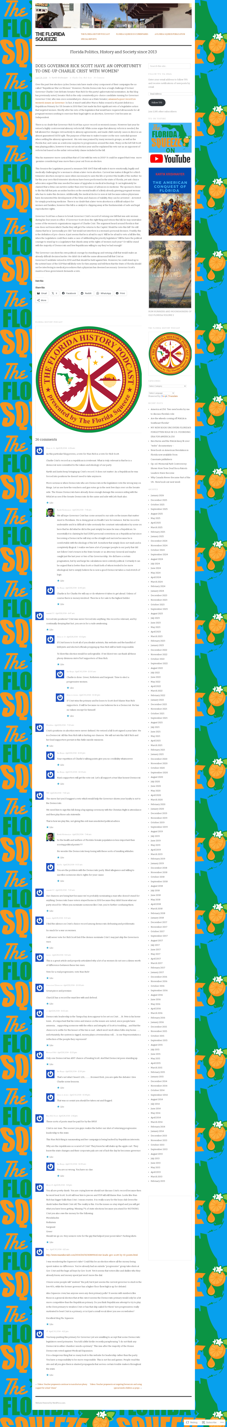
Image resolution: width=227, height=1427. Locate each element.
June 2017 (156, 949)
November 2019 (159, 818)
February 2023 (158, 641)
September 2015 (159, 1040)
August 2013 (157, 1154)
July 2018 (155, 890)
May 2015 (155, 1058)
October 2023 (158, 604)
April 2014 (156, 1117)
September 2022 (159, 663)
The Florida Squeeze (50, 36)
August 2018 (157, 886)
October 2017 (158, 931)
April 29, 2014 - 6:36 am (65, 448)
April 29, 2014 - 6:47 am (65, 613)
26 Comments (99, 77)
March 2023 (157, 636)
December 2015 (159, 1026)
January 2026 (157, 495)
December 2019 (159, 813)
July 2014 (155, 1104)
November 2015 (159, 1031)
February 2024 (158, 586)
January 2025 (157, 536)
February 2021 (158, 750)
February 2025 (158, 532)
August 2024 (157, 559)
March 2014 (157, 1122)
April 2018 (156, 904)
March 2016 (157, 1013)
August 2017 (157, 940)
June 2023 (156, 622)
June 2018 (156, 895)
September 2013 (159, 1149)
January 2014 (157, 1131)
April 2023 (156, 631)
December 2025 (159, 500)
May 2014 (155, 1113)
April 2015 (156, 1063)
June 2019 (156, 840)
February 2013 (158, 1181)
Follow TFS (157, 102)
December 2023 (159, 595)
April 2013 (156, 1172)
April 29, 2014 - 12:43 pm (75, 753)
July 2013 (155, 1158)
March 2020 (157, 799)
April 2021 (156, 740)
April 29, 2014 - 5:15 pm (63, 1185)
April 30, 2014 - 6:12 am (59, 1249)
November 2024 (159, 545)
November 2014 (159, 1086)
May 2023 (155, 627)
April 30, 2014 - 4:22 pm (58, 1331)
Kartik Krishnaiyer (60, 78)
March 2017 (157, 963)
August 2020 (157, 777)
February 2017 (158, 967)
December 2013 (159, 1135)
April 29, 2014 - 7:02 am (64, 725)
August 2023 (157, 613)
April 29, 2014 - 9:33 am (72, 865)
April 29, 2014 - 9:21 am (61, 955)
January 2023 (157, 645)
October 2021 (157, 713)
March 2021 (156, 745)
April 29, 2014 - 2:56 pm (68, 1116)
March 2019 (157, 854)
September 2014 (159, 1095)
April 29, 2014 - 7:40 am (60, 793)
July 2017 (155, 945)
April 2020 (156, 795)
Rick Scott (88, 77)
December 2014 (159, 1081)
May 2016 (155, 1004)
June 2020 (156, 786)
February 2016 (158, 1017)
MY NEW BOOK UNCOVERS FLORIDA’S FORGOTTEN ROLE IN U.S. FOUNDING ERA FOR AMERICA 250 (171, 432)
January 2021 (157, 754)
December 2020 (159, 759)
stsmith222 (50, 613)
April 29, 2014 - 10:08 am (73, 985)
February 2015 (158, 1072)
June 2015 (156, 1054)
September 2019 (159, 827)
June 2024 (156, 568)
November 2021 (159, 709)
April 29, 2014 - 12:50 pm (75, 1071)
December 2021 (159, 704)
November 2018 (159, 872)
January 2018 (157, 918)
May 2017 (155, 954)
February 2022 (158, 695)
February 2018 (158, 913)
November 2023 (159, 600)
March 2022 (157, 690)
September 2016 (159, 990)
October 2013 (157, 1145)
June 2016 (156, 999)
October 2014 (158, 1090)
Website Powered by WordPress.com (50, 1403)
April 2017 (156, 958)
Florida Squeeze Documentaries (132, 34)
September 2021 (159, 718)
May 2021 (155, 736)
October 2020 (158, 768)
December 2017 (159, 922)
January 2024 (157, 591)
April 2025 (156, 522)
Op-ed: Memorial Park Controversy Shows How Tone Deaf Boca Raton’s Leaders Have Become (169, 468)
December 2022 (159, 650)
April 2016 (156, 1008)
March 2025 (157, 527)
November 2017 (159, 927)
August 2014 (157, 1099)
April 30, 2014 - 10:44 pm (80, 1095)
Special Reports (89, 39)
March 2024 (157, 582)
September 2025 (159, 509)
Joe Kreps (60, 588)
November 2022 (159, 654)
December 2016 (159, 977)
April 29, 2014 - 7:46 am (81, 510)
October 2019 (158, 822)
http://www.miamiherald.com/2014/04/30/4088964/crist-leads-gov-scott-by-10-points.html (92, 1255)
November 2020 (159, 763)
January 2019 (157, 863)
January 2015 (157, 1076)
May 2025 (155, 518)
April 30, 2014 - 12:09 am (75, 1164)
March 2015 (156, 1067)
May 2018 (155, 899)
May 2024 (156, 573)
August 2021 (157, 722)
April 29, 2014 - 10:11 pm (76, 637)
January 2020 (157, 809)
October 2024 (158, 550)
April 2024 (156, 577)
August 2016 (157, 995)
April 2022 (156, 686)
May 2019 (155, 845)
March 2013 (156, 1176)
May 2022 (155, 681)
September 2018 (159, 881)
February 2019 (158, 858)
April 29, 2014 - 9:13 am (61, 918)
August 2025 (157, 513)
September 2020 (159, 772)
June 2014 (156, 1108)
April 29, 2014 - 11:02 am (58, 1011)
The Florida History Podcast (95, 34)
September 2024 (159, 554)
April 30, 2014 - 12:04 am (75, 772)
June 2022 (156, 677)
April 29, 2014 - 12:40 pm (75, 588)
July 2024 (155, 563)
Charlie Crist (77, 77)
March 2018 (157, 908)
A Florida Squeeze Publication (170, 34)
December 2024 (159, 541)
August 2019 (157, 831)
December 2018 (159, 868)
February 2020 (158, 804)
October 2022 (158, 659)
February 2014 (158, 1126)
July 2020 (155, 781)
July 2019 (155, 836)
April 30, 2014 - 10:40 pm (89, 695)
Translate (173, 396)
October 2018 (158, 877)
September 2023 (159, 609)
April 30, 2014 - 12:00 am (85, 672)
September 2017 (159, 936)
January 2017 (157, 972)
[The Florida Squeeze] (113, 14)
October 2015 (157, 1036)
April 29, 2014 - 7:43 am (65, 890)
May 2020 (156, 790)
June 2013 (156, 1163)
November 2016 (159, 981)
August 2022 (157, 668)
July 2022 (155, 672)
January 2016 (157, 1022)
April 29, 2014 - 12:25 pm (67, 1052)
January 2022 (157, 700)
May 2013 (155, 1167)
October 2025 (158, 504)
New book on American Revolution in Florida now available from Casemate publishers (169, 455)
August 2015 (157, 1045)
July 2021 (155, 727)
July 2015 (155, 1049)
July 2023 (155, 618)
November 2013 (159, 1140)
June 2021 (156, 731)
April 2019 (156, 849)
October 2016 (158, 986)
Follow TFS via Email (160, 74)
